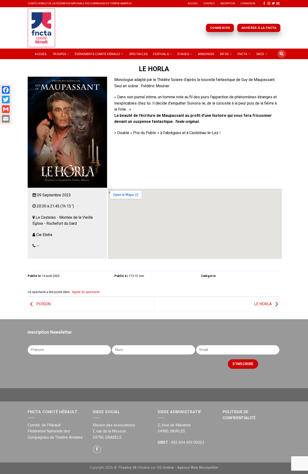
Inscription (227, 3)
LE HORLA (263, 304)
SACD (260, 54)
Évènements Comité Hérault (97, 54)
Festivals (160, 54)
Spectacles (138, 54)
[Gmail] (6, 109)
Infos (224, 54)
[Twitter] (6, 99)
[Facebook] (6, 90)
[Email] (6, 119)
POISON (43, 304)
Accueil (193, 3)
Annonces (206, 54)
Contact (209, 3)
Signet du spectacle (85, 292)
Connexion (247, 3)
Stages (183, 54)
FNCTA (242, 54)
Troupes (59, 54)
